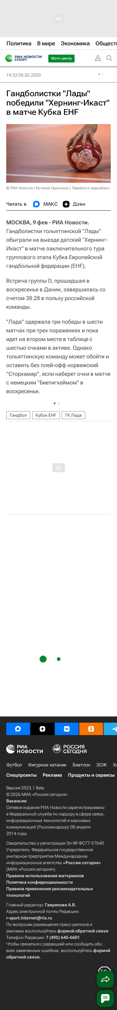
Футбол (14, 765)
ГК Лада (73, 415)
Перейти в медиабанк (91, 188)
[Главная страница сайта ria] (7, 58)
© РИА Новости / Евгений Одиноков (37, 188)
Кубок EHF (46, 415)
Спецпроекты (21, 775)
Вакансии (16, 800)
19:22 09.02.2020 (23, 75)
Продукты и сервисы (91, 775)
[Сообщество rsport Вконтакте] (67, 729)
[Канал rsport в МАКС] (18, 729)
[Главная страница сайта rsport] (37, 58)
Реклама (52, 775)
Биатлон (81, 765)
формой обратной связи (82, 930)
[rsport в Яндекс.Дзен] (42, 729)
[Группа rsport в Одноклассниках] (91, 729)
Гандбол (18, 415)
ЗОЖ (101, 765)
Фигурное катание (47, 765)
